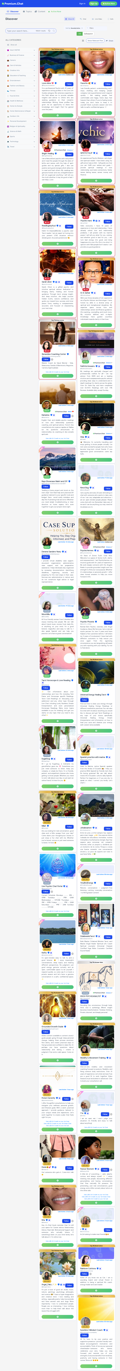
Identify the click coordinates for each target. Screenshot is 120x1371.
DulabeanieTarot (87, 936)
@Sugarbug (45, 761)
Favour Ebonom (87, 1169)
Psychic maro (86, 221)
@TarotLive (45, 685)
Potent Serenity (49, 1098)
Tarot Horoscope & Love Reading (56, 680)
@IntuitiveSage (85, 295)
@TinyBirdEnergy (86, 885)
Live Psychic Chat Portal (52, 886)
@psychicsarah (47, 284)
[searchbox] (100, 28)
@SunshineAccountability (88, 1332)
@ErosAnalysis (85, 998)
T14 (82, 1113)
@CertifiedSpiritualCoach (50, 1029)
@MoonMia (45, 616)
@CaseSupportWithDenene (50, 554)
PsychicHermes (87, 550)
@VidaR (82, 439)
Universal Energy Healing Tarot (93, 695)
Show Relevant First (95, 41)
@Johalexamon (85, 830)
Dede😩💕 (46, 1167)
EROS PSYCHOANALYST (90, 996)
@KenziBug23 (84, 490)
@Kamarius (45, 417)
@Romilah (45, 828)
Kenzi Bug (84, 488)
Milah (44, 826)
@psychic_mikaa (85, 624)
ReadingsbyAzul (49, 226)
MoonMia (46, 614)
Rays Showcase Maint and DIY (55, 481)
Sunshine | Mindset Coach (91, 1330)
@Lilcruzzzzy (84, 1231)
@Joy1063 (84, 223)
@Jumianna (84, 85)
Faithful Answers (87, 366)
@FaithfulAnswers (86, 368)
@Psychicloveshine (48, 85)
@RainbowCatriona (86, 1271)
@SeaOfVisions (47, 888)
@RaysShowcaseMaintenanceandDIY (54, 483)
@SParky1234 (84, 1171)
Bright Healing (48, 153)
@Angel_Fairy (46, 1287)
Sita (43, 1220)
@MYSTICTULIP (85, 155)
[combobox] (96, 28)
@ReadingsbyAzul (48, 228)
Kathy (44, 953)
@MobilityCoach (85, 1060)
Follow (69, 84)
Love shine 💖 (48, 83)
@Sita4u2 (45, 1222)
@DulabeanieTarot (86, 938)
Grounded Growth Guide (53, 1027)
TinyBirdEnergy (87, 883)
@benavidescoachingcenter (51, 356)
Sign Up (93, 3)
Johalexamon (86, 828)
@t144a (82, 1116)
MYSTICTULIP (87, 153)
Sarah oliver (47, 282)
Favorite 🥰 (86, 83)
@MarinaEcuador (86, 759)
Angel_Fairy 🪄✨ (49, 1284)
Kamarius (46, 415)
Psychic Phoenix (87, 622)
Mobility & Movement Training (93, 1058)
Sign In (82, 3)
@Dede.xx (45, 1169)
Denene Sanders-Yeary (52, 552)
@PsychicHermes (86, 553)
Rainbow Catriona (88, 1268)
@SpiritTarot (84, 697)
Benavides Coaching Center (54, 354)
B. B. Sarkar (86, 293)
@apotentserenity (47, 1100)
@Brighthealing (47, 156)
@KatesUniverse (47, 955)
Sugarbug (46, 759)
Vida (82, 437)
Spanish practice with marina (92, 757)
